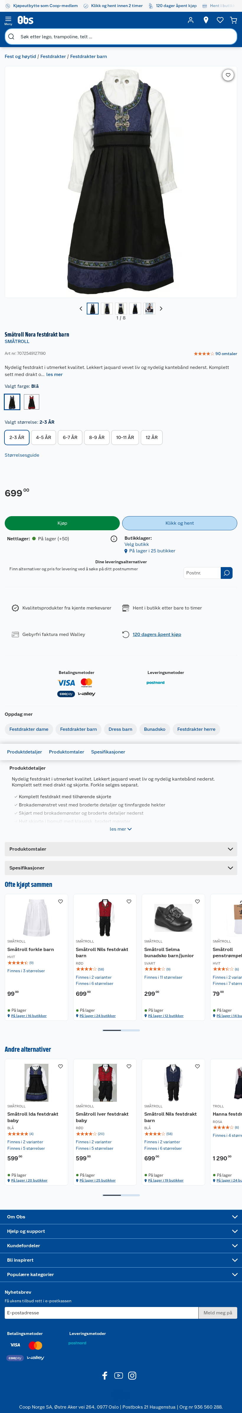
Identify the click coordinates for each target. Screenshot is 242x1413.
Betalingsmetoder (76, 672)
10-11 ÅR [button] (125, 437)
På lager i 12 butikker (166, 1016)
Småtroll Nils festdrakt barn (102, 953)
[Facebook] (105, 1375)
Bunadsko (155, 729)
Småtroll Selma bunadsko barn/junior (169, 953)
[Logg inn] (190, 20)
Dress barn (120, 729)
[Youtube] (118, 1375)
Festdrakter (53, 56)
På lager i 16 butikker (29, 1016)
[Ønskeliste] (220, 20)
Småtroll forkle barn (30, 949)
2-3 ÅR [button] (16, 437)
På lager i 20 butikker (29, 1180)
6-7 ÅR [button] (70, 437)
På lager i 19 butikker (166, 1180)
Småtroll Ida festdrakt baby (32, 1117)
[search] (11, 36)
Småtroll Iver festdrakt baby (102, 1117)
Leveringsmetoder (166, 672)
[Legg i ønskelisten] (228, 75)
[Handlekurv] (233, 20)
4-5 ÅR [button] (43, 437)
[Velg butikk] (206, 20)
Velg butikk (137, 544)
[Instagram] (132, 1375)
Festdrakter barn (88, 56)
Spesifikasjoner (108, 752)
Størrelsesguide (22, 455)
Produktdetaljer (24, 752)
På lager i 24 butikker (98, 1016)
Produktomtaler (66, 752)
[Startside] (99, 20)
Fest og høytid (20, 56)
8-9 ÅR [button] (96, 437)
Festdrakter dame (28, 729)
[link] (215, 354)
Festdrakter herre (196, 729)
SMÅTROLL (17, 341)
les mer (54, 374)
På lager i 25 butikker (152, 551)
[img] (36, 963)
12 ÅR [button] (152, 437)
